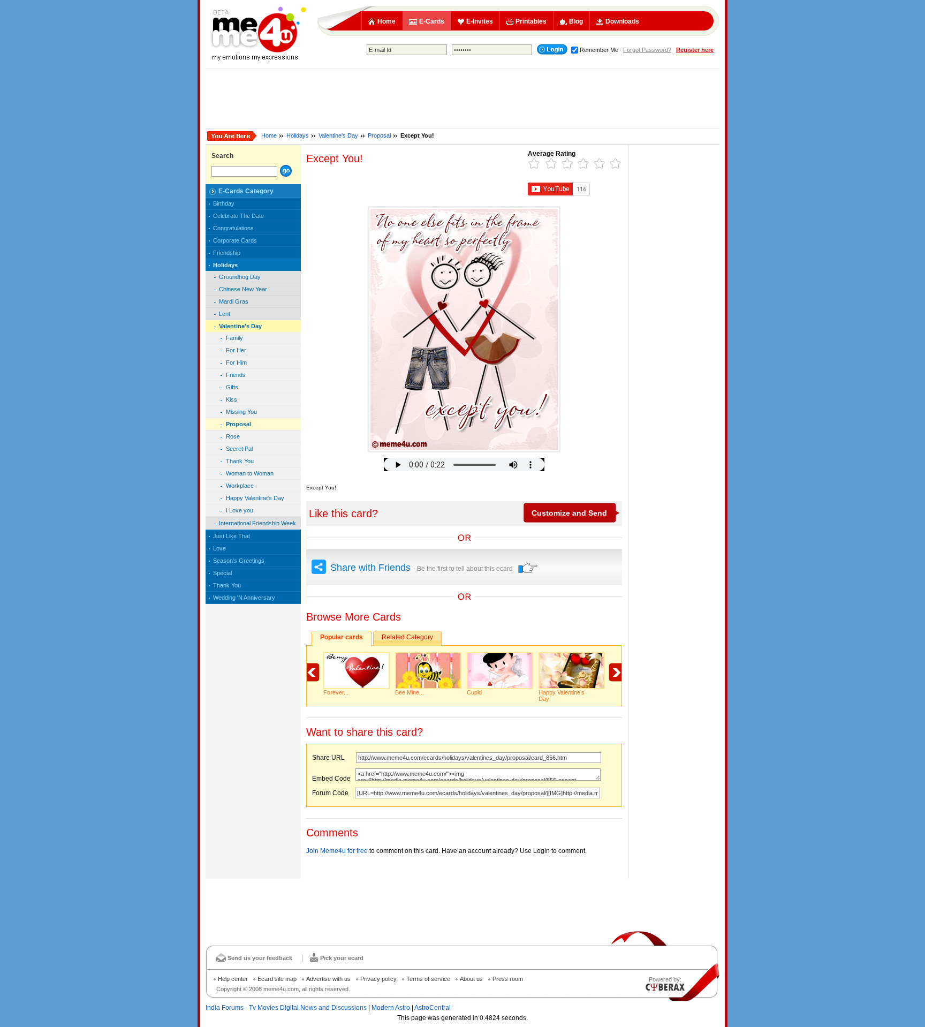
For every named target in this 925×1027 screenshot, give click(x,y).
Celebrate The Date (238, 216)
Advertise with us (328, 979)
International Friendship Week (257, 523)
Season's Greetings (238, 560)
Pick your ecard (341, 958)
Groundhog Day (240, 277)
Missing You (241, 412)
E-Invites (479, 21)
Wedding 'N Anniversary (244, 597)
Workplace (240, 485)
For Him (236, 362)
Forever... (335, 692)
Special (222, 573)
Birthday (223, 203)
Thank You (240, 461)
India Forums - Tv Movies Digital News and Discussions (286, 1007)
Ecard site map (277, 979)
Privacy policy (378, 979)
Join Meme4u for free (337, 851)
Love (219, 548)
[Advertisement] (462, 98)
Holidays (297, 135)
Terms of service (428, 979)
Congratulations (233, 228)
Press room (507, 979)
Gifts (232, 387)
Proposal (379, 135)
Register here (695, 50)
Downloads (622, 21)
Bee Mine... (409, 692)
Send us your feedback (260, 958)
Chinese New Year (243, 289)
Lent (224, 314)
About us (471, 979)
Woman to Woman (250, 473)
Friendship (226, 253)
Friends (236, 375)
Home (386, 21)
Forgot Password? (647, 50)
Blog (576, 21)
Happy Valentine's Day (255, 498)
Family (234, 338)
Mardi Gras (233, 301)
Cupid (474, 692)
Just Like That (231, 536)
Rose (233, 436)
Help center (233, 979)
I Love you (239, 510)
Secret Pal (239, 448)
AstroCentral (432, 1007)
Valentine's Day (338, 135)
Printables (531, 21)
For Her (236, 350)
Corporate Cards (235, 240)
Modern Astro (390, 1007)
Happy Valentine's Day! (562, 695)
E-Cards (431, 21)
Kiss (231, 399)
